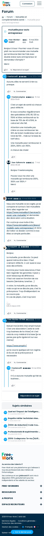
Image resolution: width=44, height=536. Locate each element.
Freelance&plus (18, 97)
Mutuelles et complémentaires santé (14, 18)
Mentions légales (9, 521)
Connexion (27, 3)
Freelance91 (13, 76)
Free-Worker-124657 (15, 41)
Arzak (10, 198)
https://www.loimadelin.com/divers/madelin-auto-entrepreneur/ (23, 226)
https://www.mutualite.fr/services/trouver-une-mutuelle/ (24, 214)
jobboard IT (24, 475)
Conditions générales (26, 521)
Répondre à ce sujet (21, 70)
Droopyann (12, 246)
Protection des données (11, 523)
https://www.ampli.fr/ (17, 345)
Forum (10, 17)
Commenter (21, 91)
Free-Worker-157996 (16, 319)
